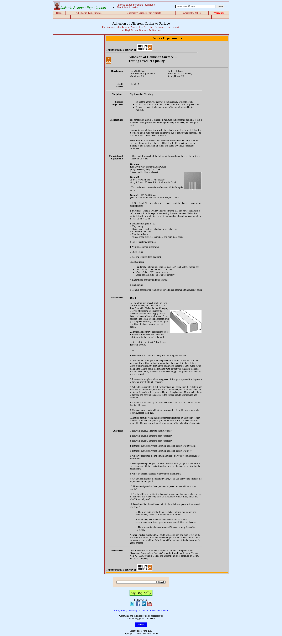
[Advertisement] (78, 56)
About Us (143, 610)
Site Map (133, 610)
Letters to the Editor (159, 610)
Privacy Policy (120, 610)
